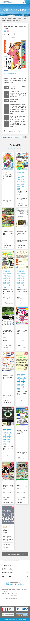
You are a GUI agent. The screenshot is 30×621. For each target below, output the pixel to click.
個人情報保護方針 (13, 598)
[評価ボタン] (25, 137)
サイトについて (5, 598)
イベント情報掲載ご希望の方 (14, 554)
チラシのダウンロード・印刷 (12, 131)
